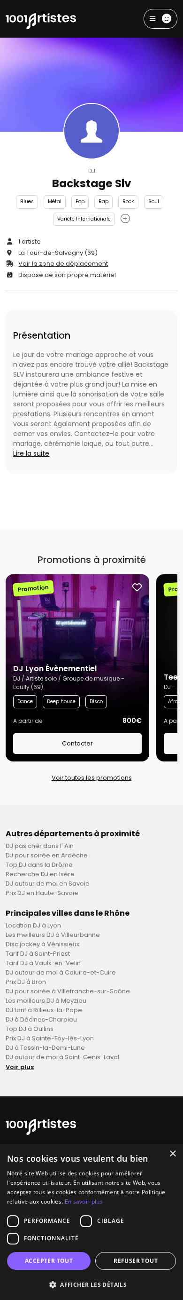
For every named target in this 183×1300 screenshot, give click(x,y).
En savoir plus (84, 1201)
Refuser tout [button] (136, 1261)
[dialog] (91, 1222)
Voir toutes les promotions (92, 777)
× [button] (172, 1153)
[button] (91, 1284)
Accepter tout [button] (49, 1261)
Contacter (77, 743)
